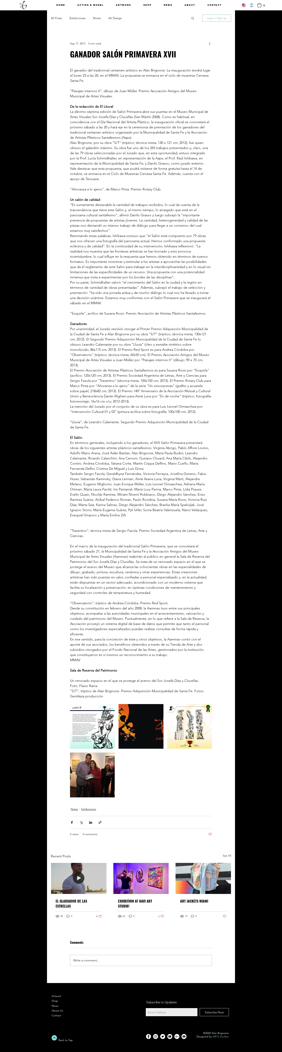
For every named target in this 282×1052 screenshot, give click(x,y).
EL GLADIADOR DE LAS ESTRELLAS (71, 904)
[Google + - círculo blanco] (176, 1036)
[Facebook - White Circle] (148, 1036)
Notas (97, 18)
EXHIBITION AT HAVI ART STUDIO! (135, 904)
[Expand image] (92, 726)
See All (227, 855)
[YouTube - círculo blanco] (169, 1036)
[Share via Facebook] (72, 822)
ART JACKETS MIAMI (194, 901)
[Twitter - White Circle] (162, 1036)
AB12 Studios (221, 1036)
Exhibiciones (77, 18)
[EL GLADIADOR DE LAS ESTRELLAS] (78, 878)
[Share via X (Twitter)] (81, 822)
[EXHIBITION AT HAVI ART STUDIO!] (141, 878)
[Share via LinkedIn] (90, 822)
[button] (262, 5)
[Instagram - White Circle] (155, 1036)
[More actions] (209, 43)
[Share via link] (100, 822)
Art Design (115, 18)
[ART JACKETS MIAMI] (203, 878)
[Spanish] (252, 5)
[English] (244, 5)
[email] (183, 1036)
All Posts (56, 18)
